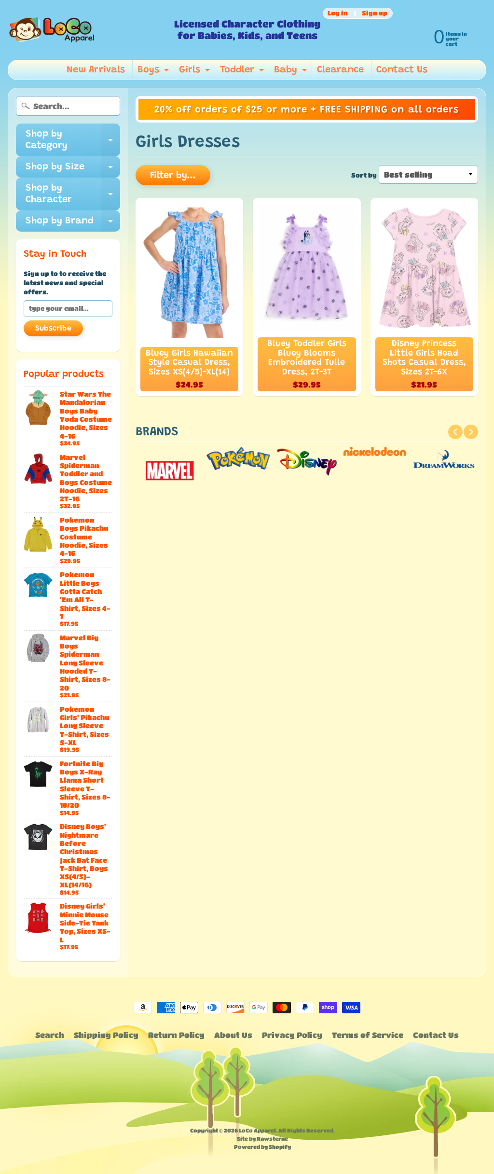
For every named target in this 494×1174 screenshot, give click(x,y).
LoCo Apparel (257, 1130)
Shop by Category (73, 140)
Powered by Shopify (262, 1147)
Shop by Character (73, 194)
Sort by (364, 175)
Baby (291, 72)
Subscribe (53, 328)
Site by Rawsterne (262, 1138)
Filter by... (173, 175)
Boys (154, 72)
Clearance (340, 70)
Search (49, 1034)
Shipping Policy (106, 1034)
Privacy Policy (292, 1034)
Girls (195, 72)
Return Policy (176, 1034)
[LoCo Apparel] (87, 29)
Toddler (243, 72)
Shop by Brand (73, 224)
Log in (338, 13)
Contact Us (401, 70)
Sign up (374, 13)
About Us (233, 1034)
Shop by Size (73, 170)
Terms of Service (367, 1034)
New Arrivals (96, 70)
